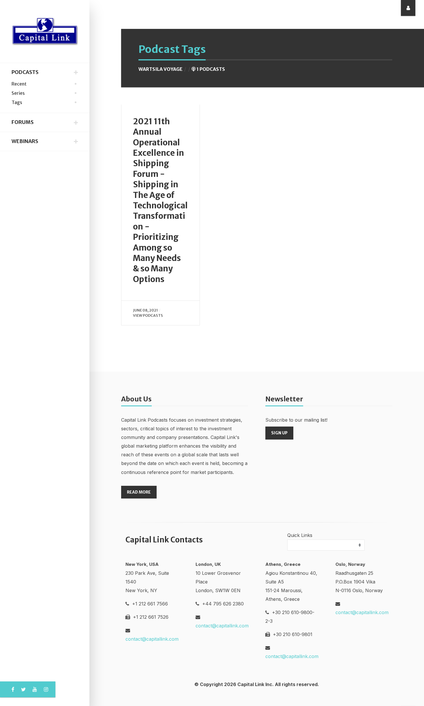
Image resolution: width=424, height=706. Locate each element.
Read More (139, 492)
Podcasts (25, 72)
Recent (19, 83)
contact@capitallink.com (152, 639)
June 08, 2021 (145, 310)
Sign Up (279, 433)
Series (18, 93)
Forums (22, 122)
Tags (17, 102)
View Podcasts (148, 315)
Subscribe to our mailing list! (296, 420)
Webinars (25, 141)
